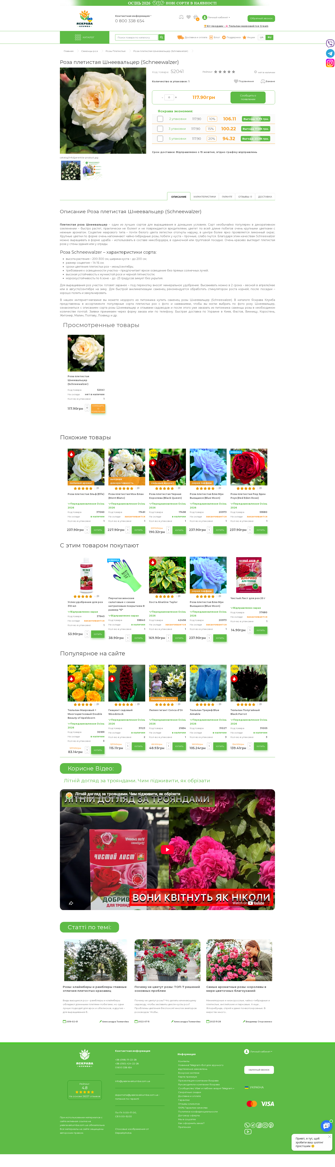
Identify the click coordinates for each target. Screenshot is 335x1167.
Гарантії (227, 196)
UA (261, 37)
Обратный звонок (261, 18)
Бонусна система (188, 1072)
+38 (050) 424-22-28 (127, 1063)
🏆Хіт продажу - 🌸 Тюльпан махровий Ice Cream (236, 26)
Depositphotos (123, 1132)
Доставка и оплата (189, 1096)
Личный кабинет (260, 1051)
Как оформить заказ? (191, 1123)
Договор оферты (189, 1115)
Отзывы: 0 (245, 196)
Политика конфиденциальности (198, 1111)
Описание (178, 196)
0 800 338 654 (129, 20)
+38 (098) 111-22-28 (126, 1059)
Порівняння (246, 81)
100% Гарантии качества (192, 1107)
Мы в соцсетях (187, 1119)
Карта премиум (187, 1076)
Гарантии (184, 1099)
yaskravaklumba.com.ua (74, 1125)
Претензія (184, 1127)
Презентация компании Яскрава (198, 1080)
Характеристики (204, 196)
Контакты (183, 1061)
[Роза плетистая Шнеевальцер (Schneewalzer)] (103, 110)
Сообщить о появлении (98, 408)
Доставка (265, 196)
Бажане (270, 81)
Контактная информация (130, 16)
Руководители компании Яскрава (199, 1084)
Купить (98, 530)
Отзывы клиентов (189, 1103)
